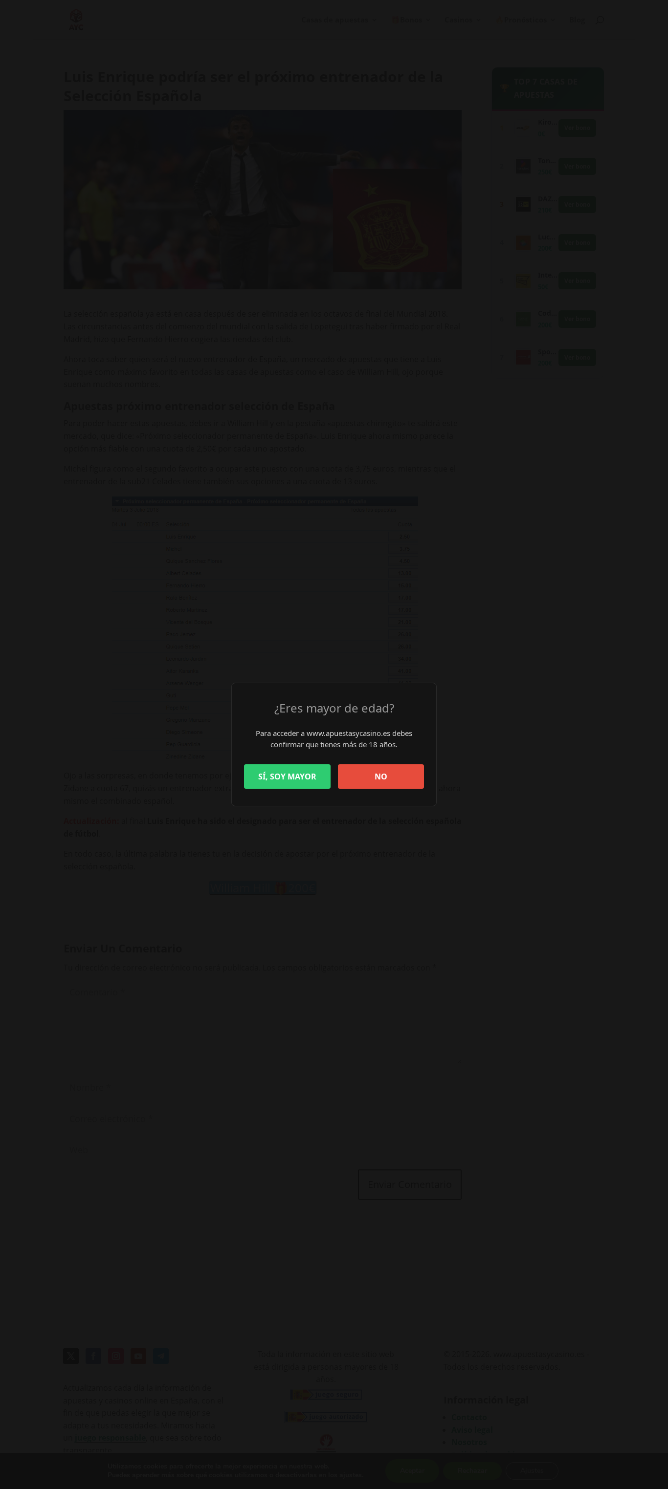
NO (381, 776)
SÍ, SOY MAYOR (287, 776)
